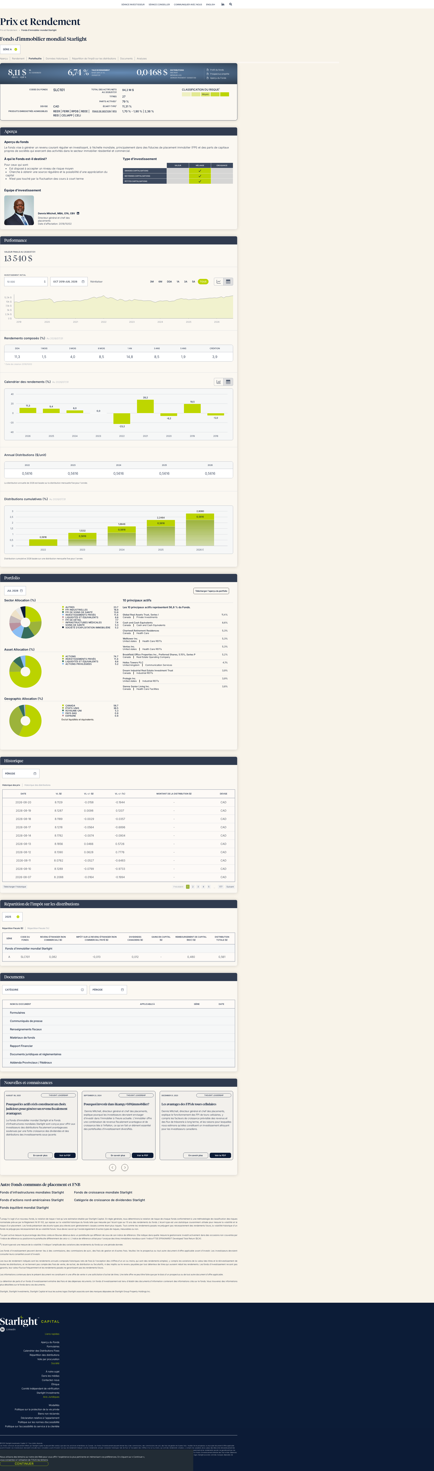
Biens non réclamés (48, 1413)
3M (152, 281)
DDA (169, 281)
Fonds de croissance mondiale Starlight (103, 1192)
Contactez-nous (50, 1380)
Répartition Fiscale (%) (38, 928)
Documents (126, 58)
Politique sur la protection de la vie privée (37, 1409)
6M (160, 281)
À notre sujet (52, 1371)
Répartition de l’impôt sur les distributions (94, 58)
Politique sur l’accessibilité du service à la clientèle (32, 1426)
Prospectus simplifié (219, 74)
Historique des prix (11, 785)
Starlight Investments (48, 1392)
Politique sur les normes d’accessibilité (38, 1422)
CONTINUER (24, 1463)
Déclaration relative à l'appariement (40, 1417)
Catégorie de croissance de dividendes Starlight (109, 1200)
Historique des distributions (37, 785)
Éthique (55, 1384)
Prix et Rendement (8, 30)
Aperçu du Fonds (218, 78)
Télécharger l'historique (15, 886)
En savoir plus (40, 1155)
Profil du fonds (217, 70)
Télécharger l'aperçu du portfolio (211, 591)
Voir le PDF (65, 1155)
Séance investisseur (133, 4)
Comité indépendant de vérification (40, 1388)
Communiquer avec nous (188, 4)
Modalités (54, 1405)
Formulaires (53, 1346)
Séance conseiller (159, 4)
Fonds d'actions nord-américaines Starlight (32, 1200)
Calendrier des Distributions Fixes (41, 1350)
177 (220, 886)
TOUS (203, 281)
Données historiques (57, 58)
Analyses (142, 58)
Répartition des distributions (44, 1354)
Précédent (178, 886)
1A (178, 281)
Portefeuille (35, 58)
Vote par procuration (48, 1359)
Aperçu (4, 58)
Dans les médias (50, 1375)
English (210, 4)
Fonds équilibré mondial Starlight (24, 1207)
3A (185, 281)
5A (193, 281)
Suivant (230, 886)
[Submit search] (231, 4)
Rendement (18, 58)
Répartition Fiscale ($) (12, 928)
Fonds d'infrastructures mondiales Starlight (32, 1192)
